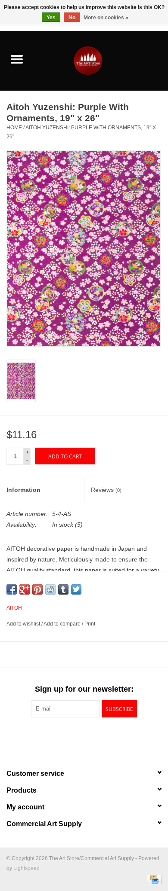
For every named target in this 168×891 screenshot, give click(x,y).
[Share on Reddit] (50, 589)
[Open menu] (17, 58)
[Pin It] (37, 589)
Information (23, 489)
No (71, 18)
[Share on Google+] (24, 589)
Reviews (106, 489)
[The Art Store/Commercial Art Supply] (101, 60)
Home (14, 128)
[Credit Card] (153, 879)
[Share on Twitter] (76, 589)
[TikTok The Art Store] (99, 735)
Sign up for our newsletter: (84, 689)
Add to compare (63, 624)
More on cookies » (106, 18)
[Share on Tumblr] (63, 589)
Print (89, 624)
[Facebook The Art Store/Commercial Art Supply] (68, 735)
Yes (51, 18)
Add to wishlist (23, 624)
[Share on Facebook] (11, 589)
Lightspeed (26, 868)
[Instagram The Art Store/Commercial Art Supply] (84, 735)
